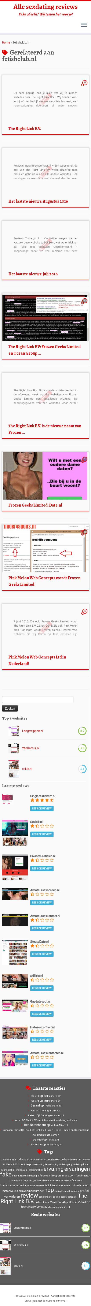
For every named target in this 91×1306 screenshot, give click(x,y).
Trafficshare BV (52, 1096)
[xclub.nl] (13, 769)
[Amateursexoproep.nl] (15, 893)
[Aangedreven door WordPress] (73, 1295)
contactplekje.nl (26, 1164)
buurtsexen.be (55, 1159)
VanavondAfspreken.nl (63, 1202)
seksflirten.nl (45, 1196)
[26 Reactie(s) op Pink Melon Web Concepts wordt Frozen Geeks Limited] (85, 535)
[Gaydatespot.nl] (15, 1005)
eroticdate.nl (22, 1170)
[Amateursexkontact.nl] (15, 919)
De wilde (38, 1139)
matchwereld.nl (12, 1191)
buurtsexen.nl (72, 1159)
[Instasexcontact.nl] (15, 1031)
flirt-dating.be (19, 1175)
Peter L (32, 1115)
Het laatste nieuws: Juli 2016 (33, 274)
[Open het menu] (84, 25)
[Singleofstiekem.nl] (7, 799)
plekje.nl (74, 1191)
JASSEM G (36, 1144)
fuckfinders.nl (83, 1175)
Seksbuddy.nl (54, 1144)
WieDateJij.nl (30, 748)
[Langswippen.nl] (13, 731)
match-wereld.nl (67, 1185)
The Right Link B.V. (24, 128)
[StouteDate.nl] (15, 952)
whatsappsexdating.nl (58, 1207)
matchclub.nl (83, 1185)
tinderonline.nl (42, 1202)
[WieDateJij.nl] (13, 748)
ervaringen (77, 1169)
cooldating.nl (54, 1164)
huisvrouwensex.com (33, 1185)
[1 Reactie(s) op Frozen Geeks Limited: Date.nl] (85, 463)
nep (49, 1189)
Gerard (35, 1096)
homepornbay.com (11, 1185)
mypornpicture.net (32, 1191)
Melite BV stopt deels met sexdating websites (51, 1120)
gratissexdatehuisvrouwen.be (48, 1180)
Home (6, 42)
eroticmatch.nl (36, 1170)
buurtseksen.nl (38, 1159)
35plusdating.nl (9, 1159)
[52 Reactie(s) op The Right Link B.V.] (85, 86)
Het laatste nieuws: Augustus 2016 (38, 201)
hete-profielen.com (73, 1180)
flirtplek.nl (45, 1175)
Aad (33, 1110)
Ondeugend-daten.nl (52, 1115)
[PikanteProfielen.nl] (15, 866)
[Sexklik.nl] (15, 832)
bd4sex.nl (23, 1159)
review (29, 1195)
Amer (18, 1120)
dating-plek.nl (8, 1170)
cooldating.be (41, 1164)
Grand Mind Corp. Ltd (20, 1180)
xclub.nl (27, 768)
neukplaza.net (62, 1191)
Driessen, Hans (11, 1130)
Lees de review (42, 808)
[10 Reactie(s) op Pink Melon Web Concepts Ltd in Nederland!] (85, 615)
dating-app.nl (68, 1164)
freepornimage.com (63, 1175)
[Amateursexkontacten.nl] (15, 1058)
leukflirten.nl (51, 1185)
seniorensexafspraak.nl (65, 1196)
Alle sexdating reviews (46, 6)
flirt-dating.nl (32, 1175)
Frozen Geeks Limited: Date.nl (35, 505)
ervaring (54, 1169)
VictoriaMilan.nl (59, 1125)
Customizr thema (55, 1300)
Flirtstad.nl (53, 1139)
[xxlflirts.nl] (15, 980)
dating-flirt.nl (82, 1164)
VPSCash (42, 1207)
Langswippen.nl (32, 731)
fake (6, 1174)
